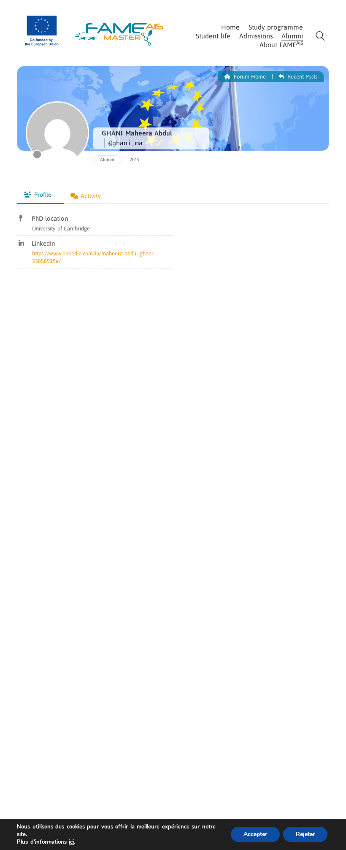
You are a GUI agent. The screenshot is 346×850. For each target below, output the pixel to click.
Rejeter (305, 834)
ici (71, 842)
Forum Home (249, 76)
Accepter (255, 834)
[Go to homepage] (95, 29)
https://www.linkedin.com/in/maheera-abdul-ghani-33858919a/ (93, 257)
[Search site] (320, 37)
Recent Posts (301, 76)
